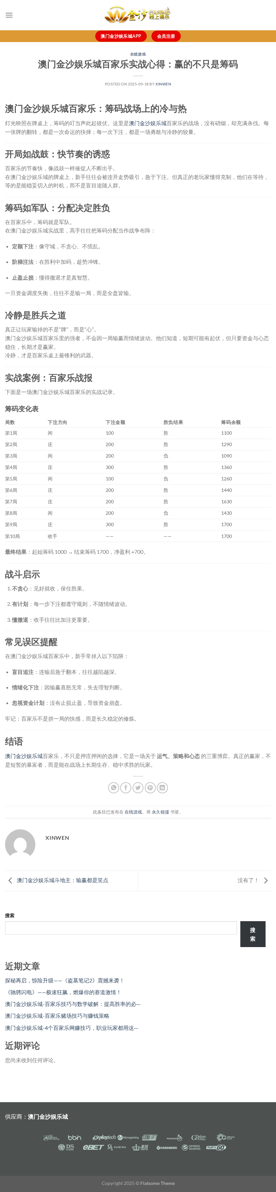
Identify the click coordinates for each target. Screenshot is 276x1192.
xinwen (163, 84)
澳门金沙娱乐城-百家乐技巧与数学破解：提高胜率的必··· (72, 1004)
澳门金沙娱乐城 (148, 123)
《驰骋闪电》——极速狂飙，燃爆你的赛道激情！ (63, 992)
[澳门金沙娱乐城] (138, 15)
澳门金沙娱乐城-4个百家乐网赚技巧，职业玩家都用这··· (71, 1027)
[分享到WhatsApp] (113, 787)
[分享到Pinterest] (150, 787)
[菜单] (9, 15)
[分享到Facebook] (125, 787)
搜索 (9, 915)
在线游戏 (138, 54)
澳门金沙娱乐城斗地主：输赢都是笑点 (62, 880)
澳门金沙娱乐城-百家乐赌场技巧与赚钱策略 (57, 1015)
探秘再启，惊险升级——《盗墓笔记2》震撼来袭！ (65, 980)
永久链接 (160, 812)
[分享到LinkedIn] (162, 787)
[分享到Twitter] (138, 787)
